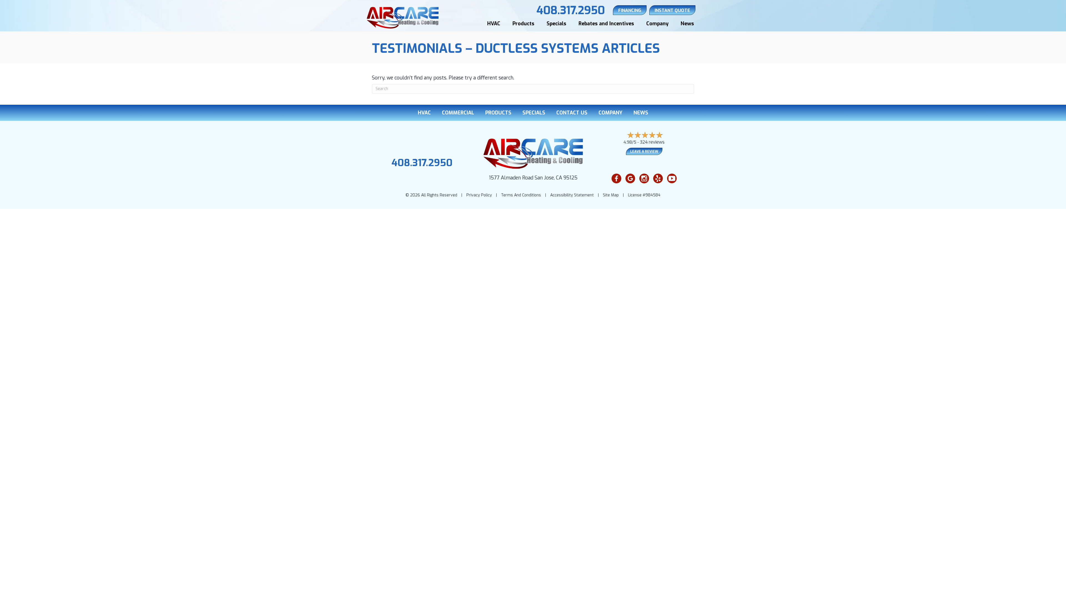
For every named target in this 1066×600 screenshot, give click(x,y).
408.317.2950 (421, 162)
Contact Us (571, 112)
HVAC (493, 23)
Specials (556, 23)
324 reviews (652, 142)
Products (523, 23)
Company (657, 23)
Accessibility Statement (572, 195)
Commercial (458, 112)
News (687, 23)
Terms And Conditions (521, 195)
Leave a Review (644, 151)
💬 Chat (1012, 592)
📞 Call (981, 592)
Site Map (611, 195)
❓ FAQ (1044, 592)
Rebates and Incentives (606, 23)
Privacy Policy (479, 195)
